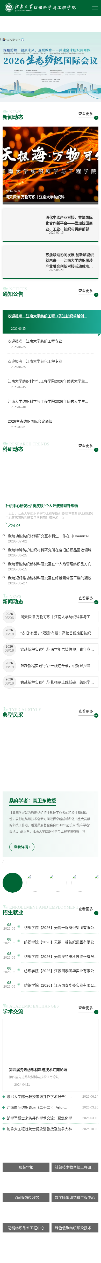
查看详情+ (22, 847)
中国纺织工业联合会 (74, 1261)
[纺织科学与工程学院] (40, 8)
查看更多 (85, 114)
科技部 (50, 1261)
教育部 (36, 1261)
